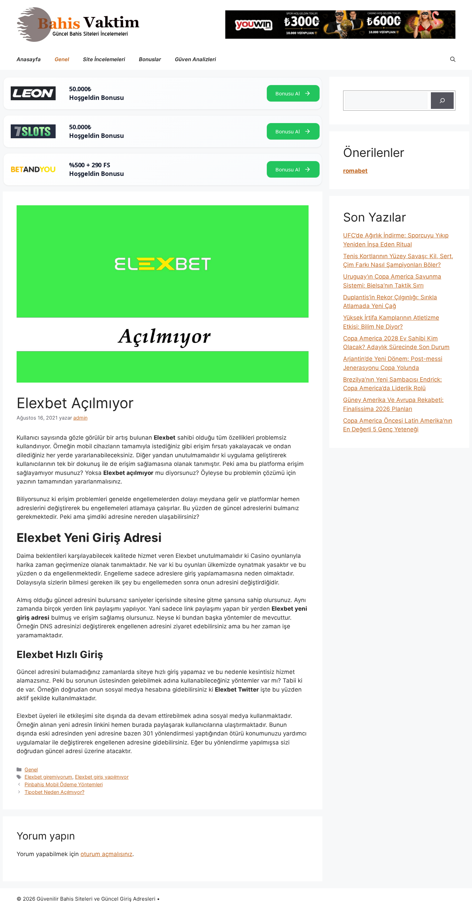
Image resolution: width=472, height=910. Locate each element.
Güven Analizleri (195, 59)
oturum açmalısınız (106, 854)
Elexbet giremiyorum (48, 777)
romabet (355, 170)
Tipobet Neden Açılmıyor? (54, 792)
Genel (62, 59)
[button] (452, 59)
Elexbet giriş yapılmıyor (102, 777)
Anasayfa (29, 59)
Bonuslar (150, 59)
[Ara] (442, 100)
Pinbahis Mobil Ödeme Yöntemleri (64, 784)
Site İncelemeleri (104, 59)
